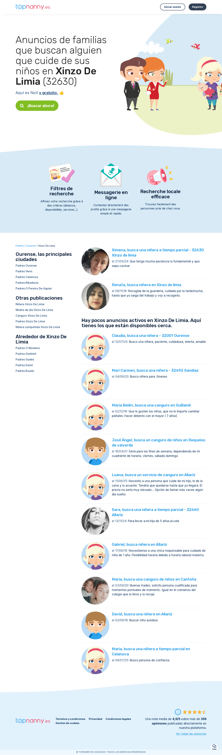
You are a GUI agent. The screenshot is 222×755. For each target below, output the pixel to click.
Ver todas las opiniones (191, 733)
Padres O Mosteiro (28, 348)
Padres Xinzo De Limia (30, 321)
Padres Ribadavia (27, 282)
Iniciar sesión (172, 6)
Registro (197, 6)
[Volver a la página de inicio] (33, 7)
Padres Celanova (27, 277)
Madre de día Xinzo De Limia (34, 310)
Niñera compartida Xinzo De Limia (38, 327)
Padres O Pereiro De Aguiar (34, 288)
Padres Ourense (26, 265)
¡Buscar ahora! (40, 105)
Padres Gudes (25, 359)
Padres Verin (24, 271)
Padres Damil (24, 365)
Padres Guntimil (26, 353)
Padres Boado (25, 371)
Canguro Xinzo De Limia (31, 315)
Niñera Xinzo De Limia (30, 304)
